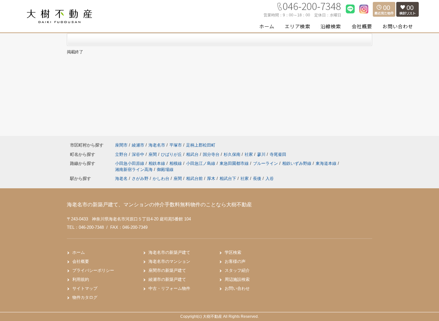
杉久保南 (233, 154)
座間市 (121, 145)
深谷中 (139, 154)
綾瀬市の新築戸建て (167, 279)
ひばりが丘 (172, 154)
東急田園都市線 (235, 163)
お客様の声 (235, 261)
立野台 (122, 154)
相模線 (176, 163)
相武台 (193, 154)
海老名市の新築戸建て (169, 252)
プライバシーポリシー (93, 270)
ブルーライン (266, 163)
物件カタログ (84, 297)
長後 (257, 178)
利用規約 (80, 279)
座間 (153, 154)
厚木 (211, 178)
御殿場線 (165, 169)
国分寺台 (212, 154)
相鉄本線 (157, 163)
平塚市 (175, 145)
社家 (249, 154)
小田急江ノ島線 (201, 163)
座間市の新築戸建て (167, 270)
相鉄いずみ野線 (297, 163)
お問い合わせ (237, 288)
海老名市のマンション (169, 261)
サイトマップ (84, 288)
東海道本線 (327, 163)
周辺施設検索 (237, 279)
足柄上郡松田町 (200, 145)
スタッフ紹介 (237, 270)
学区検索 (233, 252)
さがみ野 (140, 178)
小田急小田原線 (130, 163)
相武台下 (228, 178)
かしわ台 (161, 178)
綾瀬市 (138, 145)
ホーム (78, 252)
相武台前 (194, 178)
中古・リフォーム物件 (169, 288)
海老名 (121, 178)
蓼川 (262, 154)
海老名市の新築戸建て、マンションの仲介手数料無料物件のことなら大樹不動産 (159, 204)
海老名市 (156, 145)
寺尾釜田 (278, 154)
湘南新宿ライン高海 (134, 169)
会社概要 (80, 261)
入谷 (269, 178)
